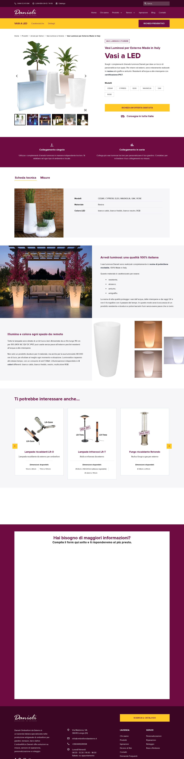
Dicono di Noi (126, 748)
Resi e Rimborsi (153, 748)
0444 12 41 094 (21, 3)
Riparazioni (151, 740)
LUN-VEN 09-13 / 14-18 (42, 3)
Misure (45, 178)
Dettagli (51, 23)
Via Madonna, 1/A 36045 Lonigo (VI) (80, 731)
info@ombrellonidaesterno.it (84, 738)
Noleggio (150, 744)
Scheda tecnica (25, 178)
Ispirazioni (143, 12)
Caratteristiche (37, 23)
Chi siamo (104, 12)
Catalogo (60, 3)
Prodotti (123, 740)
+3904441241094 (79, 744)
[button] (14, 446)
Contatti (162, 12)
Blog (153, 12)
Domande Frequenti (128, 756)
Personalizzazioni (153, 736)
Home (94, 12)
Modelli (108, 83)
